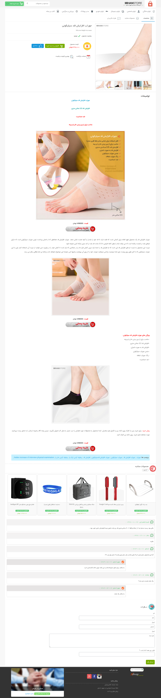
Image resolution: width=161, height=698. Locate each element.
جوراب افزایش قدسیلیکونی (101, 457)
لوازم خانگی (147, 11)
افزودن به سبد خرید (52, 46)
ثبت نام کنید (29, 694)
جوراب (138, 457)
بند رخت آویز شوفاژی (141, 504)
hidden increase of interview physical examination (34, 457)
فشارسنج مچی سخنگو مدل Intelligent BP (22, 504)
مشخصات (146, 18)
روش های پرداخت (112, 691)
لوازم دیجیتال (115, 11)
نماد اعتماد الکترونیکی (111, 685)
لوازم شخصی (131, 11)
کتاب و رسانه (50, 11)
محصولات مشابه (130, 18)
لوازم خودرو (100, 11)
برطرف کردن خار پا (61, 457)
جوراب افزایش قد (129, 457)
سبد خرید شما (14, 4)
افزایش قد (86, 457)
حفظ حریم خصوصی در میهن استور (107, 688)
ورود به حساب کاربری (42, 694)
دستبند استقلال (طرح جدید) (52, 504)
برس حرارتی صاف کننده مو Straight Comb (111, 504)
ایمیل (153, 622)
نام (154, 613)
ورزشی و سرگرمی (67, 11)
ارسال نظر (150, 662)
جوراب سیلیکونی (116, 457)
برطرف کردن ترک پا (75, 457)
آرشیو (145, 470)
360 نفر (35, 46)
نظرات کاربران (111, 18)
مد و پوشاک (85, 11)
